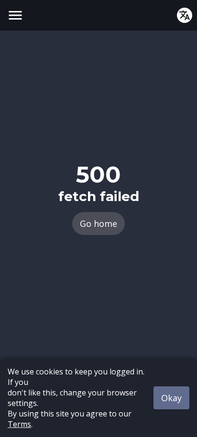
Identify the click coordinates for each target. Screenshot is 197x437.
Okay (171, 398)
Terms (19, 424)
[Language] (184, 15)
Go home (98, 223)
